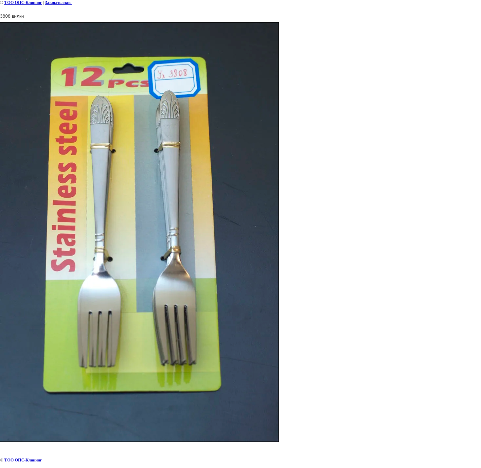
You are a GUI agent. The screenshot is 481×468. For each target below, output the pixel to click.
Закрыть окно (58, 2)
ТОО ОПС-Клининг (23, 2)
